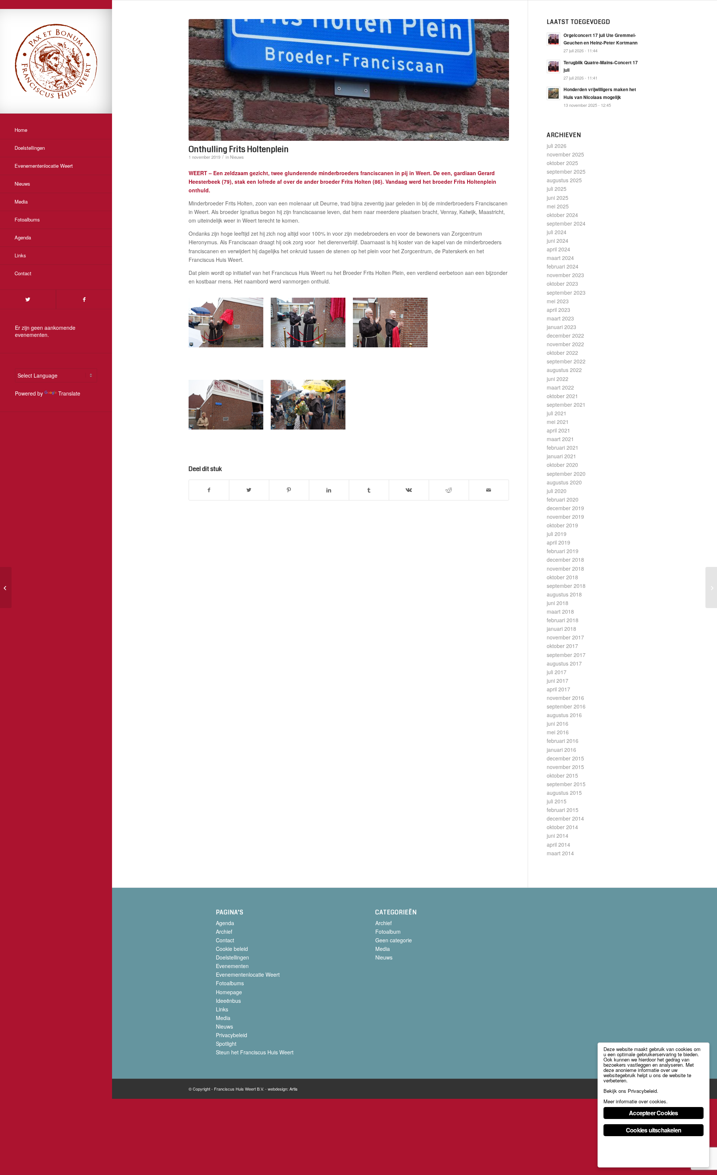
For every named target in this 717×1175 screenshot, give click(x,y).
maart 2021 (560, 439)
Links (222, 1009)
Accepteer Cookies (653, 1113)
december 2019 (565, 508)
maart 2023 (560, 318)
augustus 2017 (564, 663)
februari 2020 (562, 499)
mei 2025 (558, 206)
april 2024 (558, 249)
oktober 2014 (562, 827)
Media (223, 1017)
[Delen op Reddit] (449, 490)
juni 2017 (557, 680)
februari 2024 (562, 266)
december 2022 (565, 335)
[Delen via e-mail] (489, 490)
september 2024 (566, 223)
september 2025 (566, 171)
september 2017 (566, 654)
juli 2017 (557, 672)
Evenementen (232, 966)
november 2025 (565, 154)
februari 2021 (562, 447)
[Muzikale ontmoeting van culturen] (6, 587)
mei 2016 (558, 732)
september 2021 (566, 404)
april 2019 (558, 542)
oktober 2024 (562, 214)
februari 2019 (562, 551)
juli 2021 (557, 413)
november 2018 (565, 568)
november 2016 (565, 697)
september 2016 (566, 706)
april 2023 (558, 309)
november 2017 (565, 637)
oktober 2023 (562, 283)
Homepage (229, 992)
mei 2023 (558, 301)
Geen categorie (393, 940)
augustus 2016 (564, 715)
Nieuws (237, 157)
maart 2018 (560, 611)
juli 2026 (557, 145)
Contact (225, 940)
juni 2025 (557, 197)
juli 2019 (557, 533)
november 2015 (565, 767)
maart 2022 (560, 387)
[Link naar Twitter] (28, 299)
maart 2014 (560, 853)
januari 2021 (561, 456)
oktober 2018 (562, 577)
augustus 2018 (564, 594)
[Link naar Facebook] (84, 299)
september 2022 (566, 361)
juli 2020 (557, 491)
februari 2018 (562, 620)
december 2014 (565, 818)
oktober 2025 (562, 163)
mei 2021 (558, 421)
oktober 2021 (562, 396)
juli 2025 (557, 188)
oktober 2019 (562, 525)
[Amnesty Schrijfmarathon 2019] (711, 587)
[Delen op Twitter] (249, 490)
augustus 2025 (564, 180)
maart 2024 (560, 257)
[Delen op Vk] (409, 490)
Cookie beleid (232, 948)
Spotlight (226, 1043)
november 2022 (565, 344)
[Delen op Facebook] (209, 490)
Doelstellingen (232, 957)
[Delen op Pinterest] (289, 490)
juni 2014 (557, 835)
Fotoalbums (230, 983)
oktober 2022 (562, 352)
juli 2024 (557, 232)
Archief (224, 931)
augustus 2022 (564, 369)
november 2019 (565, 516)
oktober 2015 (562, 775)
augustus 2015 (564, 792)
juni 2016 (557, 723)
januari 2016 (561, 749)
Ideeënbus (228, 1000)
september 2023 (566, 292)
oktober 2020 (562, 464)
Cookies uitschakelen (653, 1130)
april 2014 (558, 844)
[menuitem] (56, 130)
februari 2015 (562, 809)
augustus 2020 (564, 482)
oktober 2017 (562, 645)
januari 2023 (561, 327)
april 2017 (558, 689)
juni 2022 (557, 378)
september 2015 (566, 784)
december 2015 (565, 758)
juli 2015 (557, 801)
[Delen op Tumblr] (369, 490)
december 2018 (565, 559)
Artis (293, 1089)
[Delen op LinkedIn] (329, 490)
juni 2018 (557, 603)
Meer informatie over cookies (634, 1101)
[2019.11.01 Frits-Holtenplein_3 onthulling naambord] (349, 80)
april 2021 (558, 430)
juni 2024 (557, 240)
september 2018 (566, 585)
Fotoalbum (388, 931)
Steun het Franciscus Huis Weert (255, 1052)
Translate (69, 393)
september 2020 (566, 473)
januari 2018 (561, 628)
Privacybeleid (231, 1035)
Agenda (225, 923)
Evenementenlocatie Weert (248, 974)
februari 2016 (562, 740)
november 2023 (565, 275)
